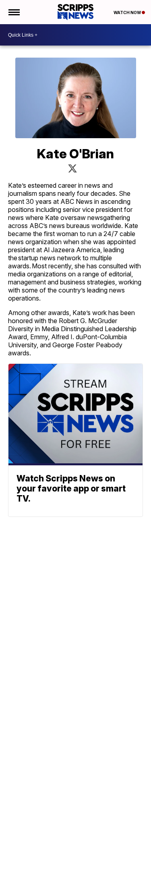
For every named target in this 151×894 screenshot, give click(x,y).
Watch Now (128, 12)
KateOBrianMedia (72, 168)
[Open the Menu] (13, 12)
